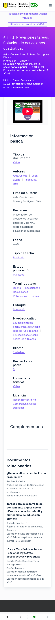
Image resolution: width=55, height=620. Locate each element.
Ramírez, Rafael (15, 481)
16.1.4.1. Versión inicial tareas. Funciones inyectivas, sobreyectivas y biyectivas (25, 553)
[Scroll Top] (48, 617)
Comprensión (37, 485)
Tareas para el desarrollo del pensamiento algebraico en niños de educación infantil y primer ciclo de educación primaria (25, 511)
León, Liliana (27, 54)
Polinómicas (20, 296)
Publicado (18, 257)
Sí (14, 369)
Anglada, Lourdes (15, 523)
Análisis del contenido (18, 485)
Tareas (35, 296)
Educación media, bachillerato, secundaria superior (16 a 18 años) (23, 65)
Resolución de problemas (29, 526)
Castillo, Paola (14, 561)
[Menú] (50, 5)
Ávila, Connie (11, 54)
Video (23, 60)
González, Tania (30, 561)
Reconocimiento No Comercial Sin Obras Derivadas (24, 403)
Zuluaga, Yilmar (14, 564)
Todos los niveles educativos (22, 495)
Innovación (9, 60)
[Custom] (7, 617)
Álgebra (11, 526)
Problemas (12, 488)
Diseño (17, 287)
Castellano (19, 352)
